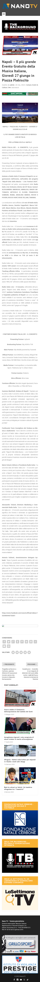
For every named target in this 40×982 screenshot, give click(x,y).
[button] (20, 26)
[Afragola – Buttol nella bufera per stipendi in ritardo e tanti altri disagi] (20, 750)
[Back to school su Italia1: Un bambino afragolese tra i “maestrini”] (20, 775)
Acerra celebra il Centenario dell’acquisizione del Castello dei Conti (18, 711)
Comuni (28, 85)
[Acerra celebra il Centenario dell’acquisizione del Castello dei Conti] (20, 698)
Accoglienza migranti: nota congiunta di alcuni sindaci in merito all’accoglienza (19, 738)
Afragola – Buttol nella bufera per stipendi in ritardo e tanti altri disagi (20, 761)
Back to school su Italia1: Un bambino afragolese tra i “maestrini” (18, 788)
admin (12, 85)
